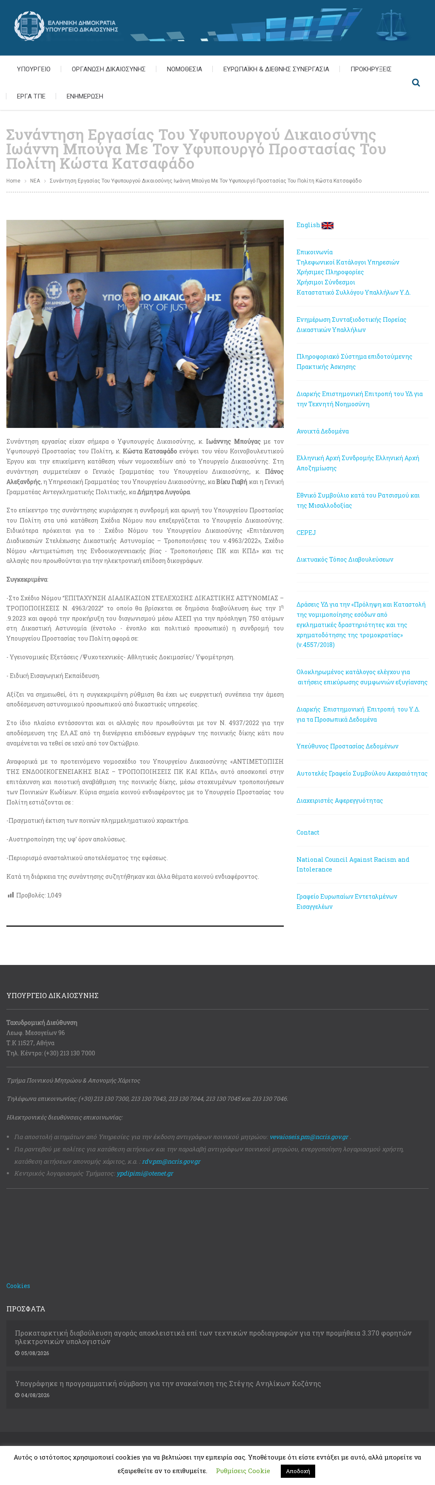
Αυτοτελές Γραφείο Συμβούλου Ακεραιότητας (362, 773)
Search (416, 83)
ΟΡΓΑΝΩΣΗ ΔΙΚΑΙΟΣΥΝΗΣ (109, 69)
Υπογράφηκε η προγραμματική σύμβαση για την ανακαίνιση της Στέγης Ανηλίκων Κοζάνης (168, 1383)
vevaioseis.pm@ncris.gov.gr (308, 1137)
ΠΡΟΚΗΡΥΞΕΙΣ (371, 69)
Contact (308, 832)
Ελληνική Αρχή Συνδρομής (335, 458)
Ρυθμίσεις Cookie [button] (243, 1470)
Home (13, 181)
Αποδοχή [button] (298, 1471)
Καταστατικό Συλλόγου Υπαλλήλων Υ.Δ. (354, 292)
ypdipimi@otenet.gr (144, 1173)
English (308, 225)
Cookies (18, 1286)
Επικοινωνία (315, 252)
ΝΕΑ (35, 181)
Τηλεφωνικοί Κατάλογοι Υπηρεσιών (348, 262)
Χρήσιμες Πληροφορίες (330, 272)
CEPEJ (306, 533)
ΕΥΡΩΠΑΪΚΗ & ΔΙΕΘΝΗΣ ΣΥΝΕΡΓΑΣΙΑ (276, 69)
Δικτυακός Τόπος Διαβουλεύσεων (345, 559)
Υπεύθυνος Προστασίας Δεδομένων (347, 746)
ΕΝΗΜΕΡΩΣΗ (85, 96)
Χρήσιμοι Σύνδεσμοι (326, 282)
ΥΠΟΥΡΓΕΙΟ (34, 69)
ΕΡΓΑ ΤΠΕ (31, 96)
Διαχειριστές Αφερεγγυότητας (340, 800)
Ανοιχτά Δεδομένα (323, 431)
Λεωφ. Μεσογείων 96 (35, 1033)
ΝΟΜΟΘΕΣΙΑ (184, 69)
